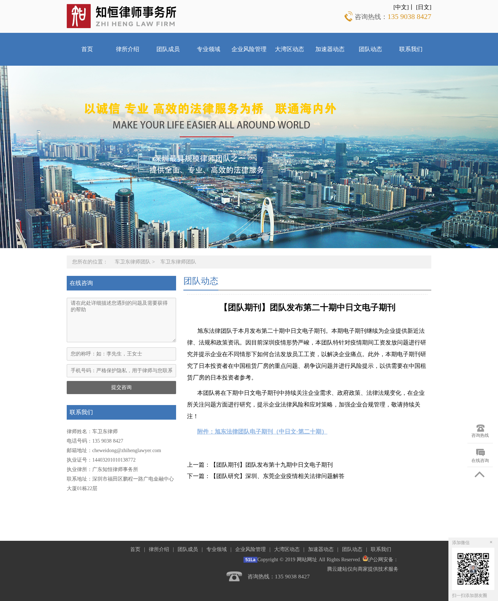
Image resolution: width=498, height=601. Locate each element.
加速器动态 (330, 49)
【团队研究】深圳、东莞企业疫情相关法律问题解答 (277, 476)
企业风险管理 (249, 49)
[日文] (423, 7)
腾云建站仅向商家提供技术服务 (362, 569)
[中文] (401, 7)
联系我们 (411, 49)
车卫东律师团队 (133, 262)
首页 (87, 49)
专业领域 (208, 49)
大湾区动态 (289, 49)
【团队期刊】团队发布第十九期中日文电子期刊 (271, 465)
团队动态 (370, 49)
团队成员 (168, 49)
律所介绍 (127, 49)
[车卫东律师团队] (121, 15)
